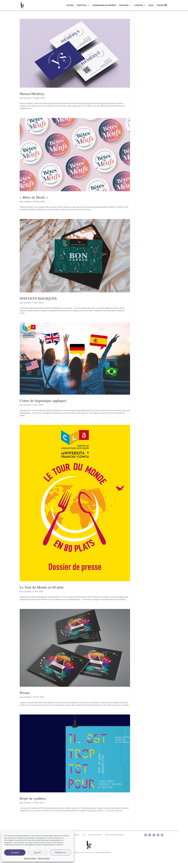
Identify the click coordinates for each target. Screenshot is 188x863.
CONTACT (160, 5)
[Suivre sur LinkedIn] (158, 835)
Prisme (25, 692)
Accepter (15, 852)
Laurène (27, 98)
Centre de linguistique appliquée (43, 400)
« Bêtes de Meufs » (34, 197)
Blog (151, 5)
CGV (83, 835)
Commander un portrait (104, 5)
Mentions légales (30, 858)
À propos (138, 5)
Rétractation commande (114, 835)
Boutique (123, 5)
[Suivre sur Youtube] (162, 835)
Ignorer (37, 852)
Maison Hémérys (32, 93)
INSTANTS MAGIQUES (38, 298)
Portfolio (82, 5)
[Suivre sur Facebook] (149, 835)
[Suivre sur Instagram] (145, 835)
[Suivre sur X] (153, 835)
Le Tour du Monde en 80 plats (42, 587)
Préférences (60, 852)
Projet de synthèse (33, 798)
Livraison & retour (95, 835)
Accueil (70, 5)
